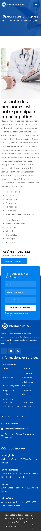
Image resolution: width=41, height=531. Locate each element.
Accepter (26, 526)
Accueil (9, 21)
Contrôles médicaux (27, 404)
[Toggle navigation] (36, 4)
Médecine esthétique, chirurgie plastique (11, 402)
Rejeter (19, 522)
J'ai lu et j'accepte (16, 314)
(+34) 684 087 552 (13, 423)
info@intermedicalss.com (16, 429)
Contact (28, 368)
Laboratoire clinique (28, 384)
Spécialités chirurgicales (28, 392)
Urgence (9, 377)
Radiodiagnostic (12, 386)
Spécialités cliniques (9, 392)
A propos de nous (9, 366)
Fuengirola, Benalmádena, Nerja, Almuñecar (20, 436)
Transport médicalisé (27, 375)
